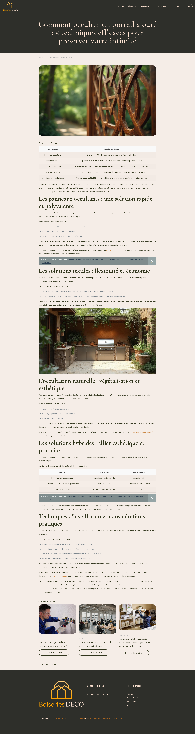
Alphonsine (53, 57)
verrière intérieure (60, 576)
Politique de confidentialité (111, 718)
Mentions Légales (93, 718)
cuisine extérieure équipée (143, 432)
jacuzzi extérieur (112, 250)
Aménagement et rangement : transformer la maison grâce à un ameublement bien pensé (134, 642)
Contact (71, 718)
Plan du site (80, 718)
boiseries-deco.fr (59, 718)
